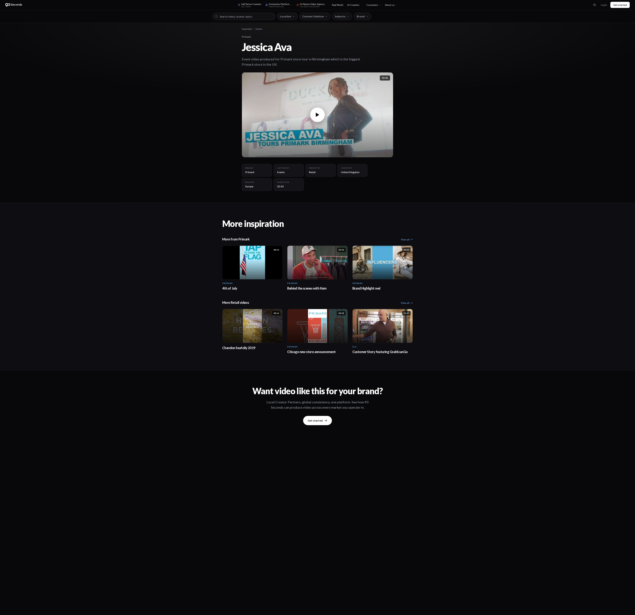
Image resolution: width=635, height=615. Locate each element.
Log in (604, 4)
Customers (372, 4)
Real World (337, 4)
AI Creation (353, 4)
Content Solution (313, 16)
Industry (340, 16)
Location (285, 16)
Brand (361, 16)
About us (390, 4)
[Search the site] (594, 5)
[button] (317, 114)
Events (259, 29)
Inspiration (247, 29)
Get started (620, 4)
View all (405, 239)
